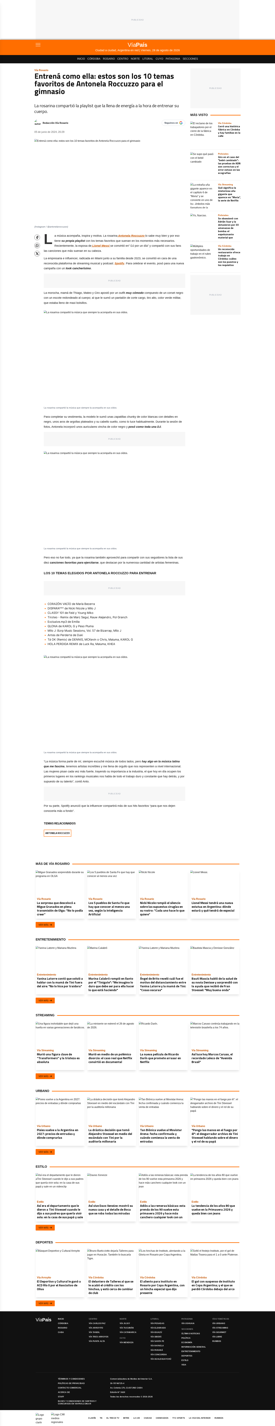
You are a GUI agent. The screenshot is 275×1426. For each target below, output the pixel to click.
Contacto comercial (69, 1388)
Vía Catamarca (128, 1332)
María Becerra (85, 604)
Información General (193, 1347)
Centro (122, 58)
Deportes (186, 1356)
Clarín (92, 1418)
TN (101, 1418)
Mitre (126, 1418)
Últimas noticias (190, 1333)
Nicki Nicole (76, 608)
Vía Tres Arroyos (99, 1337)
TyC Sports (178, 1418)
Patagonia (173, 58)
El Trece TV (112, 1418)
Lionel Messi (101, 245)
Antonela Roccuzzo (131, 235)
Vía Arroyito (96, 1328)
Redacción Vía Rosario (55, 123)
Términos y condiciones (71, 1379)
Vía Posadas (157, 1323)
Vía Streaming (220, 1328)
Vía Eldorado (158, 1328)
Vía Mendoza (127, 1342)
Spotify (119, 263)
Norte (135, 58)
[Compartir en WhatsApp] (37, 245)
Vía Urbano (218, 1323)
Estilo (184, 1360)
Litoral (147, 58)
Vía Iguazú (156, 1332)
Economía (186, 1342)
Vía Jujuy (125, 1323)
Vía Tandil (94, 1332)
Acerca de (64, 1392)
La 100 (136, 1418)
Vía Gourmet (219, 1332)
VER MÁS (43, 925)
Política (185, 1338)
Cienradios (162, 1418)
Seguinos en (171, 123)
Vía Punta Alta (97, 1341)
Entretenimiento (190, 1351)
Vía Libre (217, 1337)
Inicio (81, 58)
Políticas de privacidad (71, 1383)
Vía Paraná (157, 1350)
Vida (183, 1365)
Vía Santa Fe (157, 1341)
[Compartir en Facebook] (37, 237)
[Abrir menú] (65, 44)
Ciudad (148, 1418)
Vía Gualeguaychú (161, 1359)
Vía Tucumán (127, 1328)
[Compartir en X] (37, 253)
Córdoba (93, 58)
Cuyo (159, 58)
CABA (61, 1332)
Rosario (109, 58)
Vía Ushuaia (187, 1323)
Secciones (190, 58)
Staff (61, 1397)
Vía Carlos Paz (97, 1323)
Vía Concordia (159, 1354)
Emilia (76, 621)
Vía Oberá (156, 1337)
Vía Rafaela (157, 1346)
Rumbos (216, 1341)
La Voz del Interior (200, 1418)
